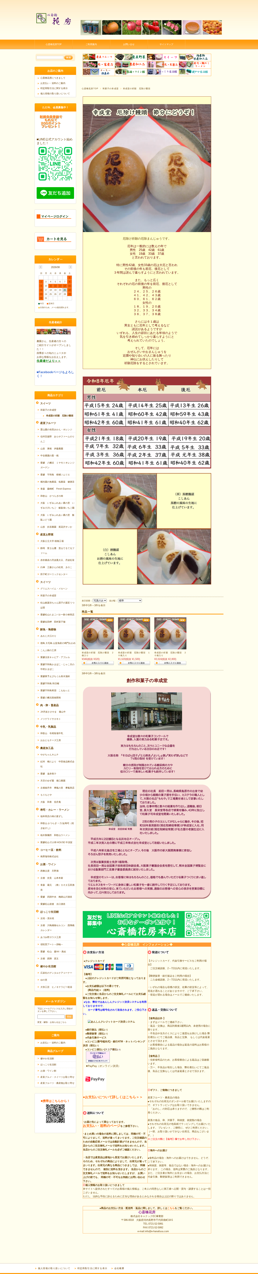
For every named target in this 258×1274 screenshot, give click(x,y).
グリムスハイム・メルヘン (54, 588)
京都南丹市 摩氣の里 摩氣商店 (57, 788)
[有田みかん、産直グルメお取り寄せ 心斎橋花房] (53, 36)
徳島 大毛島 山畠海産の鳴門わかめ (58, 643)
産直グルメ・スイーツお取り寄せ (57, 1077)
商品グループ (55, 1051)
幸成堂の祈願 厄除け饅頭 (59, 415)
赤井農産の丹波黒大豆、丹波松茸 (57, 560)
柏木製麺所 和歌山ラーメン (55, 835)
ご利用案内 (91, 44)
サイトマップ (166, 44)
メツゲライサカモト (50, 719)
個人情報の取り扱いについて (55, 93)
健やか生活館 (47, 1058)
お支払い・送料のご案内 (52, 83)
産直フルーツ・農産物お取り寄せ (57, 1083)
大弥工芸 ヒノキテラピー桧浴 (56, 987)
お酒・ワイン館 (48, 1070)
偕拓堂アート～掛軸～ (51, 944)
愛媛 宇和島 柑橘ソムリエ (55, 474)
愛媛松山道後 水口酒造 (52, 904)
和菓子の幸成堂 (111, 88)
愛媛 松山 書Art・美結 (53, 951)
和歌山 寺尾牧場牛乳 (51, 733)
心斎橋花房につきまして (52, 78)
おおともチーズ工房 (50, 740)
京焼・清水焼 (47, 918)
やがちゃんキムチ (49, 754)
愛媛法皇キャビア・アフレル (55, 657)
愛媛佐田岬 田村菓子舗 (52, 621)
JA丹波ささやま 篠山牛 (53, 711)
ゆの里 (43, 980)
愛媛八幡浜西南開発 (50, 697)
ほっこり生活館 (48, 1064)
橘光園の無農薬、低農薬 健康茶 (57, 482)
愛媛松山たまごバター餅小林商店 (57, 614)
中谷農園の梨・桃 (49, 455)
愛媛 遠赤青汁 (48, 773)
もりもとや (46, 794)
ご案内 (55, 1035)
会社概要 (119, 1268)
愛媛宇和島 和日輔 (49, 683)
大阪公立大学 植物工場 (52, 541)
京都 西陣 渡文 (49, 958)
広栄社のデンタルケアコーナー (56, 973)
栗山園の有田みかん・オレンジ (56, 429)
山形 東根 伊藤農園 (51, 448)
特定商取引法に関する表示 (54, 88)
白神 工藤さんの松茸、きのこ (56, 567)
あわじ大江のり (48, 636)
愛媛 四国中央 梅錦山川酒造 (56, 897)
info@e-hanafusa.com (157, 1231)
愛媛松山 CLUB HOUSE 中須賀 (56, 842)
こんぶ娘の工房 (48, 650)
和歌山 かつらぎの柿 (51, 496)
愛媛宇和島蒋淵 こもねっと (55, 690)
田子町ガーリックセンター (54, 574)
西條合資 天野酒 (49, 871)
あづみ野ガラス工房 (50, 937)
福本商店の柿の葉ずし (51, 816)
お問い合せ (128, 44)
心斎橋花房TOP (54, 44)
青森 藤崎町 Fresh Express (55, 488)
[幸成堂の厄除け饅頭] (98, 647)
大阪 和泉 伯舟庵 (50, 802)
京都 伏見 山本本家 (51, 878)
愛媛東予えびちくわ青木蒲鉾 (55, 676)
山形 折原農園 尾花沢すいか (56, 527)
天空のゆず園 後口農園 (52, 780)
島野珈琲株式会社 (49, 856)
